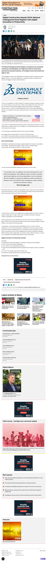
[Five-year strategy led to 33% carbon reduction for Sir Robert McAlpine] (23, 301)
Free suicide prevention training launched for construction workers (20, 483)
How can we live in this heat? (9, 541)
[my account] (32, 8)
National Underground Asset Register (12, 282)
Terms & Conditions (7, 553)
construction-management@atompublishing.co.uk (29, 287)
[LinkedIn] (42, 8)
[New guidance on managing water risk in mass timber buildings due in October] (23, 317)
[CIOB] (34, 559)
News (24, 10)
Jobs (28, 10)
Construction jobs (9, 331)
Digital (37, 10)
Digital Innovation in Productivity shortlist (14, 238)
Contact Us (19, 553)
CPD (32, 10)
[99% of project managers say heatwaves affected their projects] (38, 317)
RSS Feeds (18, 552)
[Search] (44, 8)
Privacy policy (5, 555)
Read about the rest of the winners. (10, 255)
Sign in (29, 8)
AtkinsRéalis (10, 279)
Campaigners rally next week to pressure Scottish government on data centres (23, 495)
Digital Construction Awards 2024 (22, 279)
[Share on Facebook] (3, 31)
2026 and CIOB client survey (16, 450)
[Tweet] (6, 31)
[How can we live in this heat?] (12, 531)
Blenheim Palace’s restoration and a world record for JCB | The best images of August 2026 (23, 490)
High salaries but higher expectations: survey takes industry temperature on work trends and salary (24, 478)
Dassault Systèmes (15, 71)
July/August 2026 (8, 393)
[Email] (35, 8)
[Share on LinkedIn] (9, 31)
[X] (40, 8)
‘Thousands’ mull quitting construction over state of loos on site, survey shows (23, 486)
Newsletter (5, 550)
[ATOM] (13, 558)
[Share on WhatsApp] (11, 31)
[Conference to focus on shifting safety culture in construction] (8, 301)
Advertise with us (6, 552)
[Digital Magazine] (37, 8)
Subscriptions (19, 550)
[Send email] (14, 31)
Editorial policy (20, 555)
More (41, 10)
